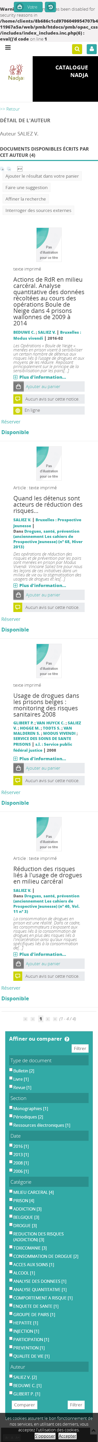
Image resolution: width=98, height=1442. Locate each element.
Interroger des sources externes (38, 210)
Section (18, 1098)
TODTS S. (51, 728)
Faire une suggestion (26, 187)
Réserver (10, 422)
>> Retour (10, 109)
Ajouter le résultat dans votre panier (42, 176)
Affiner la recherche (25, 199)
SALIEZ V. (47, 332)
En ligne (32, 410)
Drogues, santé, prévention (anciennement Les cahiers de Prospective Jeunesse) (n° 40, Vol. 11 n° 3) (46, 903)
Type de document (30, 1060)
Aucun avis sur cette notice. (52, 399)
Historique (50, 7)
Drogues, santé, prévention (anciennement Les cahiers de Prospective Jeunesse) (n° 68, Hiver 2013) (48, 539)
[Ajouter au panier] (18, 386)
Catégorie (20, 1181)
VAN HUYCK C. (51, 722)
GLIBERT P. (23, 722)
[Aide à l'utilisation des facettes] (67, 1039)
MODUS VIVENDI (59, 733)
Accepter (67, 1436)
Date (15, 1135)
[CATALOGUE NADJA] (16, 72)
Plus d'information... (42, 377)
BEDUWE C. (24, 332)
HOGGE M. (30, 728)
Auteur (17, 1366)
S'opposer (45, 1436)
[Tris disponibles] (19, 168)
